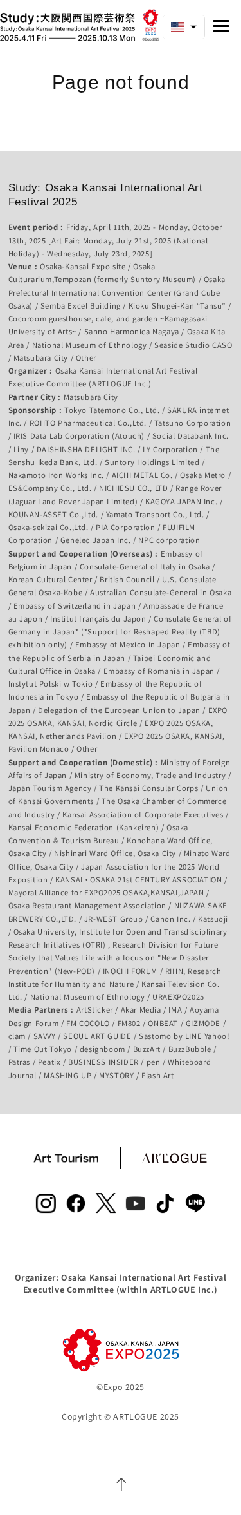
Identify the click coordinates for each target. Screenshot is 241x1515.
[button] (183, 27)
